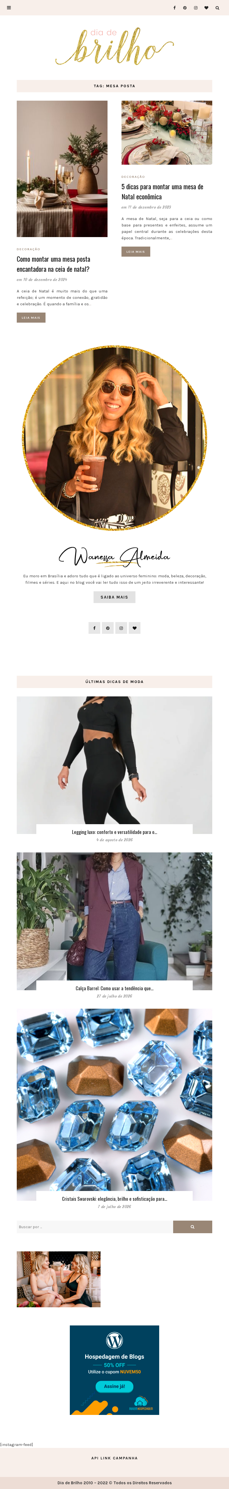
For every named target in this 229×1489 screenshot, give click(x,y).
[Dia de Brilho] (114, 46)
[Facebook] (172, 7)
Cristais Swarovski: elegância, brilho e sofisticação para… (114, 1198)
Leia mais (31, 317)
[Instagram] (193, 7)
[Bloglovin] (204, 7)
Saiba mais (114, 597)
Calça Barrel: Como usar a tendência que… (115, 988)
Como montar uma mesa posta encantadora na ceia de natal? (53, 264)
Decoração (28, 249)
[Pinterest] (183, 7)
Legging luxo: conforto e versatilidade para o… (114, 831)
